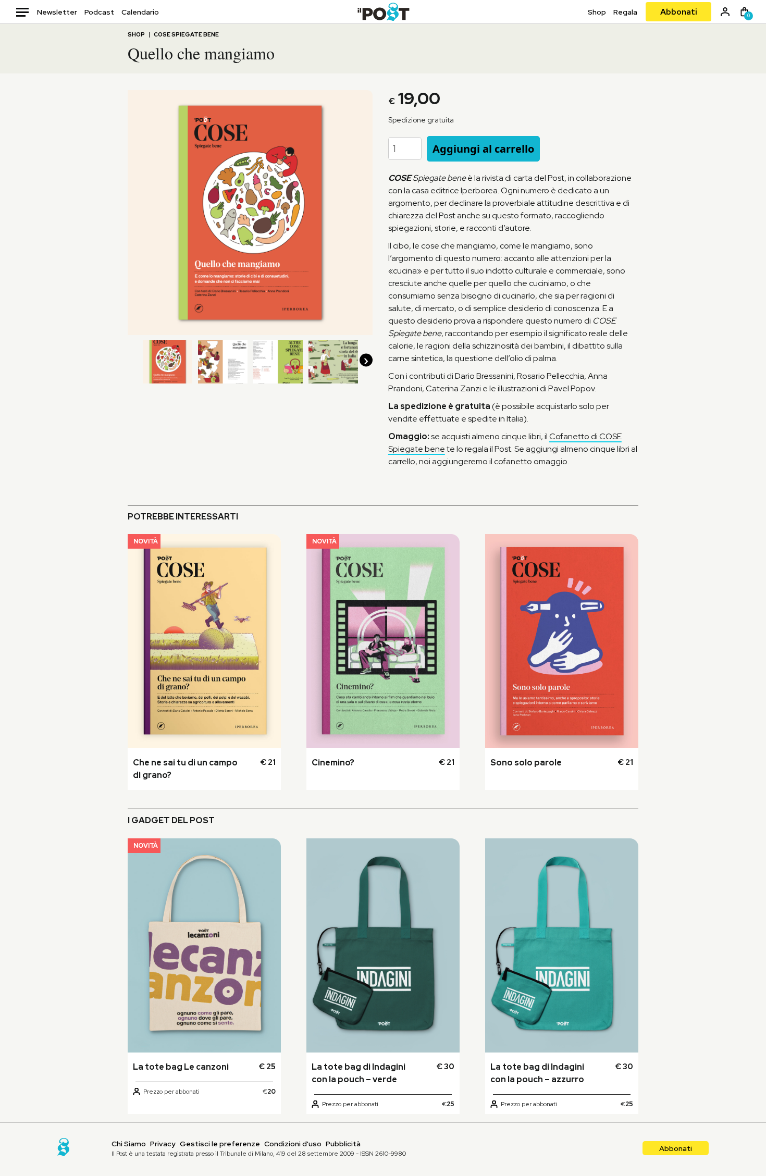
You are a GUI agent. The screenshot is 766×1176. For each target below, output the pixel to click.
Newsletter (57, 12)
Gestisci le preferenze (220, 1143)
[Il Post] (383, 12)
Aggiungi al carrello (483, 149)
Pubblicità (343, 1143)
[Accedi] (725, 11)
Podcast (99, 12)
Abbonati (678, 11)
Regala (625, 12)
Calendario (140, 12)
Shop (597, 12)
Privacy (163, 1143)
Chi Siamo (129, 1143)
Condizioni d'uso (293, 1143)
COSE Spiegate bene (186, 35)
